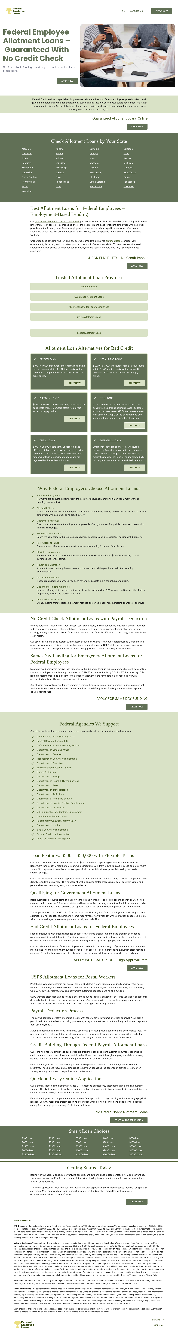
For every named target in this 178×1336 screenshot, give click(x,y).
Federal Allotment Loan (89, 333)
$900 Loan (107, 1142)
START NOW (137, 706)
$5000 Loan (135, 1146)
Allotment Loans (89, 286)
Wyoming (27, 191)
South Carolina (97, 181)
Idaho (126, 153)
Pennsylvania (28, 181)
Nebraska (27, 172)
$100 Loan (27, 1138)
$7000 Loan (55, 1150)
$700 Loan (54, 1142)
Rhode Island (62, 181)
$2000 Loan (55, 1146)
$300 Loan (81, 1138)
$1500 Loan (28, 1146)
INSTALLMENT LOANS (110, 359)
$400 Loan (107, 1138)
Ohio (58, 177)
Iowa (92, 158)
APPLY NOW (162, 10)
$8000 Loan (82, 1150)
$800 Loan (81, 1142)
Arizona (59, 149)
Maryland (94, 163)
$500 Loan (134, 1138)
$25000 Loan (82, 1154)
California (94, 149)
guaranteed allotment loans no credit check (57, 221)
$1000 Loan (135, 1142)
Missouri (94, 167)
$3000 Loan (82, 1146)
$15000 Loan (28, 1154)
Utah (58, 186)
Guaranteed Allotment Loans (89, 297)
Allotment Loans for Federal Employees (89, 307)
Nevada (60, 172)
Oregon (127, 177)
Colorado (128, 149)
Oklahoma (95, 177)
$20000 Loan (55, 1154)
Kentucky (26, 163)
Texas (25, 186)
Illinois (25, 158)
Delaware (27, 153)
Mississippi (61, 167)
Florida (59, 153)
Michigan (128, 163)
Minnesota (27, 167)
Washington (96, 186)
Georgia (94, 153)
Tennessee (129, 181)
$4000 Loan (108, 1146)
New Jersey (96, 172)
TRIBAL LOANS (47, 440)
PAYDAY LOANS (47, 359)
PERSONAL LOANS (49, 398)
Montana (128, 167)
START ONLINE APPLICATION (129, 1120)
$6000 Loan (28, 1150)
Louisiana (60, 163)
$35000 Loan (136, 1154)
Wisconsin (129, 186)
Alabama (26, 149)
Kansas (127, 158)
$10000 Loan (136, 1150)
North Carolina (29, 177)
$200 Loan (54, 1138)
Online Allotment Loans (89, 317)
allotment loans (114, 241)
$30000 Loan (109, 1154)
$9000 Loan (108, 1150)
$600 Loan (27, 1142)
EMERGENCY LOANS (110, 440)
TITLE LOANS (106, 398)
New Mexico (130, 172)
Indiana (59, 158)
